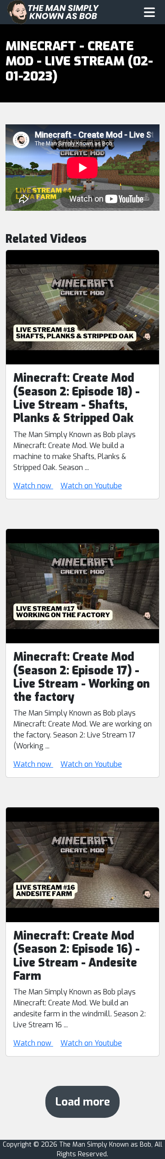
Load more (82, 1102)
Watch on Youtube (91, 486)
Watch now (33, 486)
